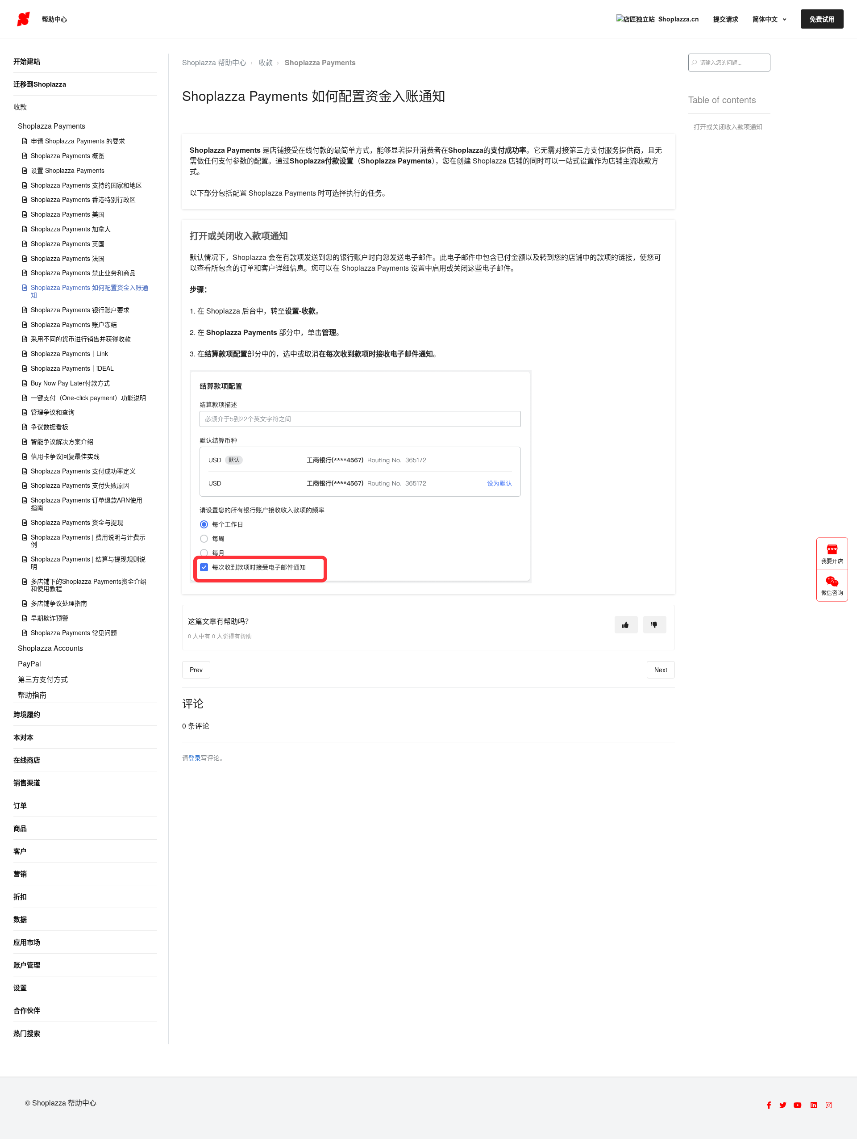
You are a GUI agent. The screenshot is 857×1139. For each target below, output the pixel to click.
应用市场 (26, 942)
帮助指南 (32, 695)
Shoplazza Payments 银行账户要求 (80, 309)
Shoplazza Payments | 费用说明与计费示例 (88, 540)
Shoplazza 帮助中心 (214, 62)
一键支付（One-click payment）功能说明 (88, 397)
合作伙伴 (26, 1010)
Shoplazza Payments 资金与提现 (77, 522)
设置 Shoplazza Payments (67, 170)
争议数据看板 (49, 426)
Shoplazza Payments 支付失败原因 (80, 485)
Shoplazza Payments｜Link (69, 353)
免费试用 (822, 18)
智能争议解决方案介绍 (62, 441)
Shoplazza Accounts (50, 648)
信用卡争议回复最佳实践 (65, 456)
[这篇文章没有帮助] (654, 624)
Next (660, 669)
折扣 (20, 896)
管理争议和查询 (53, 411)
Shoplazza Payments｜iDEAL (72, 368)
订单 (20, 805)
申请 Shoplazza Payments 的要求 (78, 140)
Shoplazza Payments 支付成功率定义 (83, 470)
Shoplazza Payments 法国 (67, 258)
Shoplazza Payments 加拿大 (71, 228)
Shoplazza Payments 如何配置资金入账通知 (89, 291)
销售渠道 (26, 782)
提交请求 (725, 18)
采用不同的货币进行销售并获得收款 (81, 338)
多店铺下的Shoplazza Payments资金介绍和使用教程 (88, 585)
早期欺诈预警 (49, 617)
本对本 (23, 737)
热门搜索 (26, 1033)
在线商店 (26, 760)
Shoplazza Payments (51, 126)
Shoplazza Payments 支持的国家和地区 (86, 184)
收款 (20, 106)
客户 (20, 851)
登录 (194, 757)
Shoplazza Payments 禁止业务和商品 (83, 272)
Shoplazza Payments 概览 (67, 155)
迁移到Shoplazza (39, 84)
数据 (20, 919)
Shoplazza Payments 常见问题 (74, 632)
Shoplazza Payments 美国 (67, 213)
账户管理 (26, 965)
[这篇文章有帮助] (626, 624)
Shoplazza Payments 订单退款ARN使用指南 (86, 503)
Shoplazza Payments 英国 (67, 243)
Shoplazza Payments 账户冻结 (74, 324)
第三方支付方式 (43, 679)
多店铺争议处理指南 (59, 603)
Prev (196, 669)
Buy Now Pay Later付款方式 (70, 382)
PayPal (29, 663)
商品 (20, 828)
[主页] (23, 19)
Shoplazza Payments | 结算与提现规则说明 (88, 562)
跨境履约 (26, 714)
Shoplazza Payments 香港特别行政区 (83, 199)
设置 (20, 987)
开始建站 (26, 61)
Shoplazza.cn (678, 18)
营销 (20, 874)
